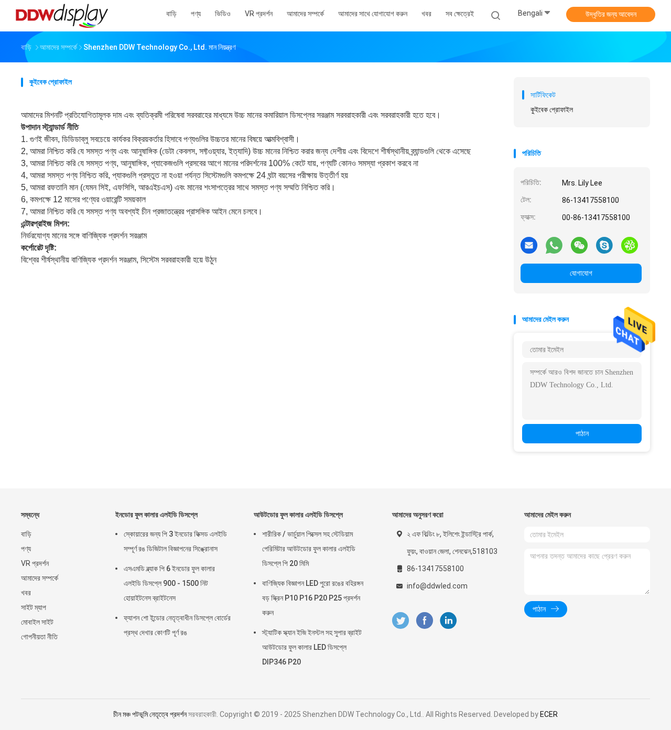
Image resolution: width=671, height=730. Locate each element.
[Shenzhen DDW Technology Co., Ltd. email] (529, 244)
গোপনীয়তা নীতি (39, 637)
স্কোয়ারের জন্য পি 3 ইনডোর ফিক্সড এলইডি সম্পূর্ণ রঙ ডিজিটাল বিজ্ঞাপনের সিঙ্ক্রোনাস (175, 541)
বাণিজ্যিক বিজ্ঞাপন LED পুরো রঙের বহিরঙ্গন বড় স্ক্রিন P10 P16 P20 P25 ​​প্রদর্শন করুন (312, 598)
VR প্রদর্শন (35, 563)
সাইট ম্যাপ (33, 607)
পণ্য (26, 548)
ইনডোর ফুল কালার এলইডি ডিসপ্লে (156, 514)
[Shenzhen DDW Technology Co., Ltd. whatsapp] (554, 244)
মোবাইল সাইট (37, 622)
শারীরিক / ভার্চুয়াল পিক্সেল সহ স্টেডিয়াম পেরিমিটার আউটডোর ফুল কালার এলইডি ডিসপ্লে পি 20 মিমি (308, 549)
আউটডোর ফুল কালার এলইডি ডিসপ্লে (298, 514)
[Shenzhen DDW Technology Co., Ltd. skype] (604, 244)
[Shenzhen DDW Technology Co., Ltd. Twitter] (400, 621)
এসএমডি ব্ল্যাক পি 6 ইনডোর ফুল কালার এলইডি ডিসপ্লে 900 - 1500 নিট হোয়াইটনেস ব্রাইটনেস (169, 583)
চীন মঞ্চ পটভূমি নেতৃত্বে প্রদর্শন (150, 714)
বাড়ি (26, 534)
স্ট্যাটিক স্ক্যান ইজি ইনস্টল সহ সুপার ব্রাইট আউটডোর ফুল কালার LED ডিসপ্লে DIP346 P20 (312, 647)
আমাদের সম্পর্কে (39, 578)
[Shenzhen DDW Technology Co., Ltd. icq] (629, 244)
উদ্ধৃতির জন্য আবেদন (611, 14)
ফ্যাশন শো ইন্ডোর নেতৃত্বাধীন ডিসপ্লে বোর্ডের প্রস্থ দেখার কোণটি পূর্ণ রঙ (177, 625)
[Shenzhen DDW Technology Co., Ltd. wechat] (579, 244)
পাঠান (582, 433)
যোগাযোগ (581, 273)
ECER (549, 714)
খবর (26, 593)
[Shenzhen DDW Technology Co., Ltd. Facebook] (424, 621)
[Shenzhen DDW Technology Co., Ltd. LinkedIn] (448, 621)
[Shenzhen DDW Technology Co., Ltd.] (62, 15)
